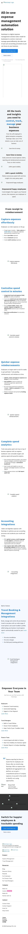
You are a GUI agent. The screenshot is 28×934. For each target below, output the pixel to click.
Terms (4, 917)
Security (4, 920)
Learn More (4, 714)
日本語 (4, 922)
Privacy (4, 919)
